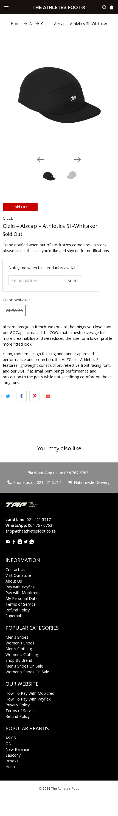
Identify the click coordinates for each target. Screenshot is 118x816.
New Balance (17, 749)
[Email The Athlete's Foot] (7, 542)
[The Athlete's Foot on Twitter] (25, 542)
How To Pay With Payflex (27, 699)
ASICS (10, 737)
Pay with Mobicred (21, 592)
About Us (13, 581)
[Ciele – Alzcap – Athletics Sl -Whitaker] (59, 94)
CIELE (8, 218)
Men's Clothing (18, 648)
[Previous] (40, 159)
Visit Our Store (18, 575)
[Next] (77, 159)
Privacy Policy (17, 704)
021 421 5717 (39, 519)
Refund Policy (17, 610)
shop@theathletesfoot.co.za (30, 531)
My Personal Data (21, 598)
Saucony (13, 755)
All (31, 24)
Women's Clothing (21, 654)
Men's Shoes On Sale (24, 666)
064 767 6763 (40, 525)
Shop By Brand (18, 660)
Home (16, 24)
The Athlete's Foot (65, 788)
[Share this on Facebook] (21, 396)
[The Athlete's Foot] (59, 7)
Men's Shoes (16, 637)
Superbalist (15, 615)
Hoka (10, 766)
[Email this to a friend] (48, 396)
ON (8, 743)
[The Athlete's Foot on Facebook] (14, 542)
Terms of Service (20, 604)
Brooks (11, 760)
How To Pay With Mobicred (29, 693)
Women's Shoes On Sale (27, 671)
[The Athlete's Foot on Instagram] (20, 542)
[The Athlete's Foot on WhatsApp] (31, 542)
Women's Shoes (19, 643)
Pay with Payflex (20, 586)
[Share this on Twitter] (8, 396)
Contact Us (15, 569)
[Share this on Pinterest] (34, 396)
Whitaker (14, 310)
